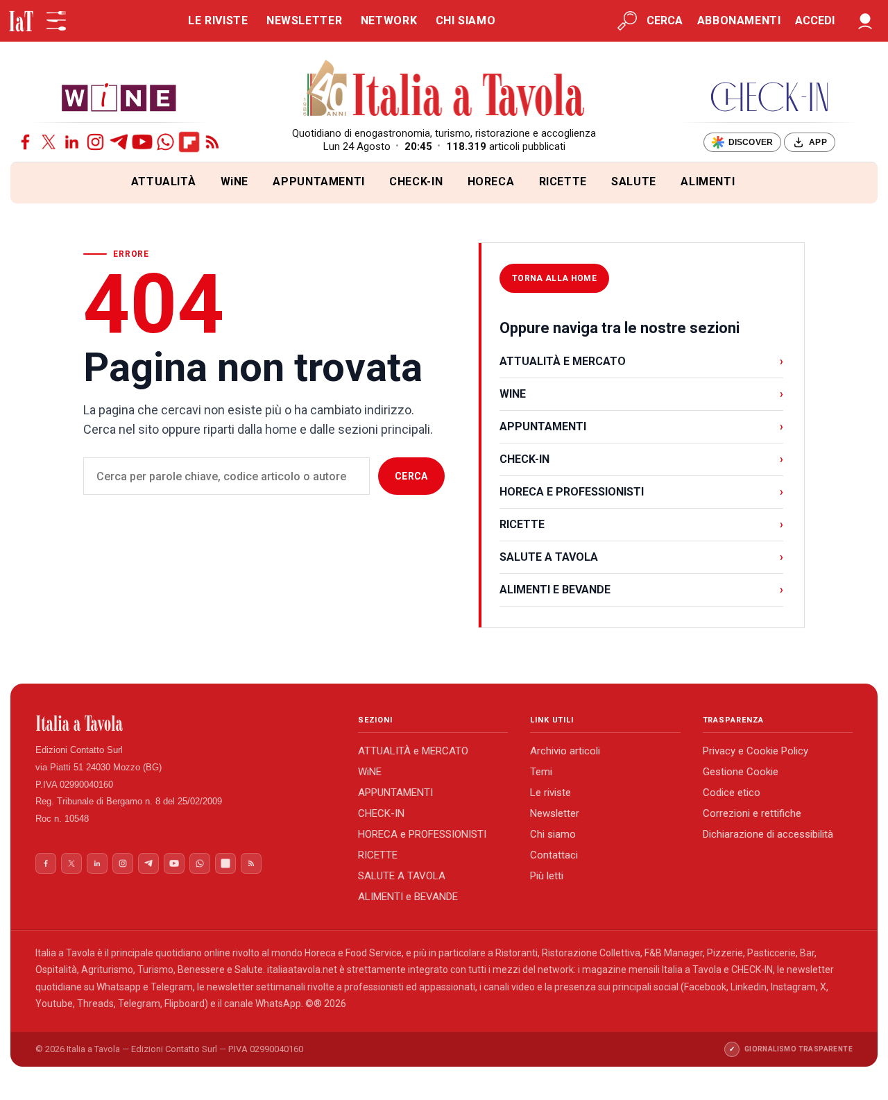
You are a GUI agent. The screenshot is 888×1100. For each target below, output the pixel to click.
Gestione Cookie (740, 771)
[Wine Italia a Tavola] (118, 96)
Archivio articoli (565, 751)
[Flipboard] (189, 142)
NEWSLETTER (304, 20)
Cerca (411, 476)
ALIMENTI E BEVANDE (641, 589)
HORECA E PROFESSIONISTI (641, 491)
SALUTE (633, 181)
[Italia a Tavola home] (185, 723)
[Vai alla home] (34, 183)
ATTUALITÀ (163, 181)
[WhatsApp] (165, 142)
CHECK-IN (416, 181)
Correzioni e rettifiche (752, 813)
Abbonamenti (739, 20)
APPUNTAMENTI (319, 181)
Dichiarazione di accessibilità (768, 834)
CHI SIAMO (466, 20)
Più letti (546, 876)
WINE (641, 393)
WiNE (235, 181)
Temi (541, 771)
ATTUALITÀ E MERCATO (641, 361)
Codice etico (731, 792)
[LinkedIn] (72, 142)
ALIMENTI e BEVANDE (408, 896)
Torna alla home (554, 278)
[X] (49, 142)
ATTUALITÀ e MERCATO (413, 751)
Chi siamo (553, 834)
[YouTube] (142, 142)
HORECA (491, 181)
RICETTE (563, 181)
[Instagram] (95, 142)
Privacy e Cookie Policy (755, 751)
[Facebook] (25, 142)
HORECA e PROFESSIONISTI (422, 834)
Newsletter (554, 813)
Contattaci (554, 855)
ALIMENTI (708, 181)
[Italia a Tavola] (444, 90)
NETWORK (389, 20)
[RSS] (212, 142)
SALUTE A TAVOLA (641, 557)
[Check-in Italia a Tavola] (769, 96)
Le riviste (550, 792)
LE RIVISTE (218, 20)
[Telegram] (119, 142)
